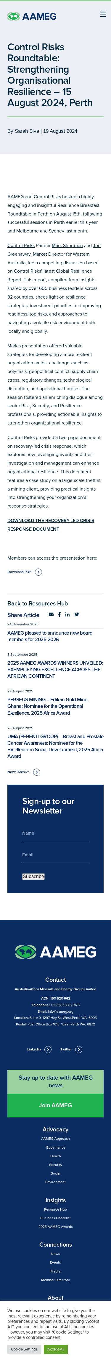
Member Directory (55, 1280)
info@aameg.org (60, 1011)
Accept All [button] (55, 1349)
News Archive (18, 772)
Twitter (66, 1049)
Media (55, 1271)
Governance (55, 1147)
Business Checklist (55, 1218)
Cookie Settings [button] (24, 1349)
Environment (55, 1182)
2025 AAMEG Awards (55, 1227)
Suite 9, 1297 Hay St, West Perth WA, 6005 (63, 1018)
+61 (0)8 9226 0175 (65, 1005)
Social (55, 1173)
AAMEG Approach (55, 1138)
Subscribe (33, 876)
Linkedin (34, 1049)
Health (55, 1156)
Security (55, 1165)
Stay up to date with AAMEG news (56, 1081)
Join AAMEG (55, 1105)
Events (55, 1262)
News (55, 1254)
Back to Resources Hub (37, 603)
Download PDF (19, 572)
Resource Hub (55, 1209)
